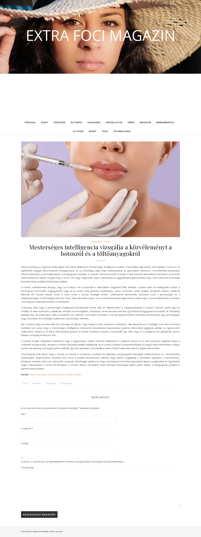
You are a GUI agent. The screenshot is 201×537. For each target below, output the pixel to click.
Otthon (78, 131)
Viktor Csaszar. (56, 531)
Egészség (59, 122)
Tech (105, 131)
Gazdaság (93, 122)
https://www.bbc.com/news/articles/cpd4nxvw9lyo (55, 374)
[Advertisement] (100, 95)
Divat (44, 122)
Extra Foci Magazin (100, 35)
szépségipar (51, 383)
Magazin (145, 122)
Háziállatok (114, 122)
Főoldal (30, 122)
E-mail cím (27, 428)
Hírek (131, 122)
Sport (93, 131)
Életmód (76, 122)
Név (24, 413)
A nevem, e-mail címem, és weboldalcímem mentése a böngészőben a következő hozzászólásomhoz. (72, 461)
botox (25, 383)
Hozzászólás (27, 467)
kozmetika (37, 383)
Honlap (24, 443)
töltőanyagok (65, 383)
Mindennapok (165, 122)
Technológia (122, 131)
